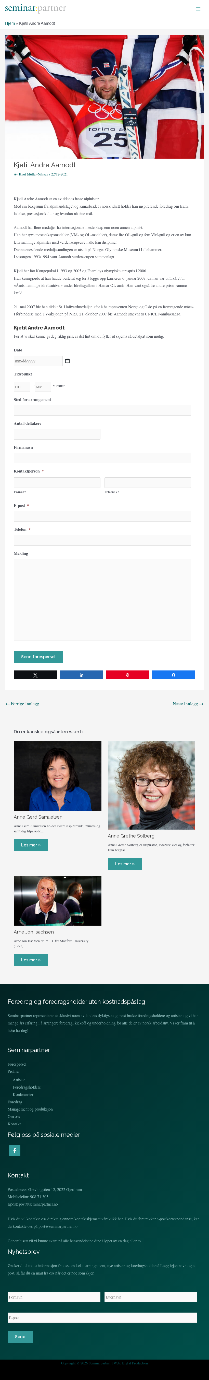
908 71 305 (39, 1196)
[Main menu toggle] (198, 9)
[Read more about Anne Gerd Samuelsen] (57, 775)
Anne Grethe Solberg (131, 836)
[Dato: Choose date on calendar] (67, 360)
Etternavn (112, 491)
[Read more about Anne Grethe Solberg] (151, 784)
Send (20, 1336)
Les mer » (31, 845)
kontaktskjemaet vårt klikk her (98, 1218)
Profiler (14, 1071)
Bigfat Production (135, 1363)
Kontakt (14, 1123)
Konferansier (23, 1094)
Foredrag (15, 1101)
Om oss (14, 1116)
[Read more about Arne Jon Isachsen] (57, 900)
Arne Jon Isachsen (34, 932)
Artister (19, 1079)
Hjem (10, 23)
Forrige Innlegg (22, 703)
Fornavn (20, 491)
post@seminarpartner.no (38, 1204)
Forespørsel (17, 1064)
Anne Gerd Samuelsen (38, 817)
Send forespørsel (38, 656)
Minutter (58, 386)
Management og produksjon (30, 1109)
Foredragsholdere (27, 1087)
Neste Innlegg (188, 703)
